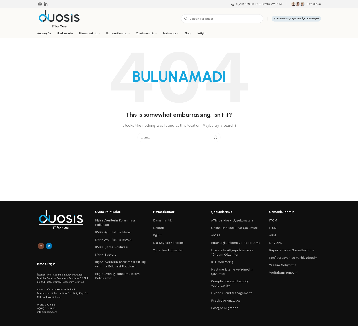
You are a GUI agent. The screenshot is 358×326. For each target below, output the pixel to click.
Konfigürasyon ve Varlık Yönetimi (293, 258)
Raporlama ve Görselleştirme (291, 250)
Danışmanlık (162, 220)
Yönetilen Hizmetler (168, 250)
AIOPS (215, 235)
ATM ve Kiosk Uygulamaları (232, 220)
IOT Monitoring (222, 262)
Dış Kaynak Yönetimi (168, 243)
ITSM (273, 228)
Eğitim (157, 235)
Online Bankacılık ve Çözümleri (234, 228)
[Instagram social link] (40, 4)
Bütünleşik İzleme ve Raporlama (235, 243)
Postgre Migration (224, 308)
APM (272, 235)
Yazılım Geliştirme (282, 265)
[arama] (215, 137)
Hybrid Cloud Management (231, 293)
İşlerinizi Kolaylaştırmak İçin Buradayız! (296, 18)
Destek (158, 228)
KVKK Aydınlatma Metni (113, 232)
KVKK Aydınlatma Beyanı (113, 240)
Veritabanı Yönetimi (283, 272)
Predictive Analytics (226, 300)
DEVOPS (275, 243)
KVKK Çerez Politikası (111, 247)
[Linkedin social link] (46, 4)
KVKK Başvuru (105, 254)
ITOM (273, 220)
